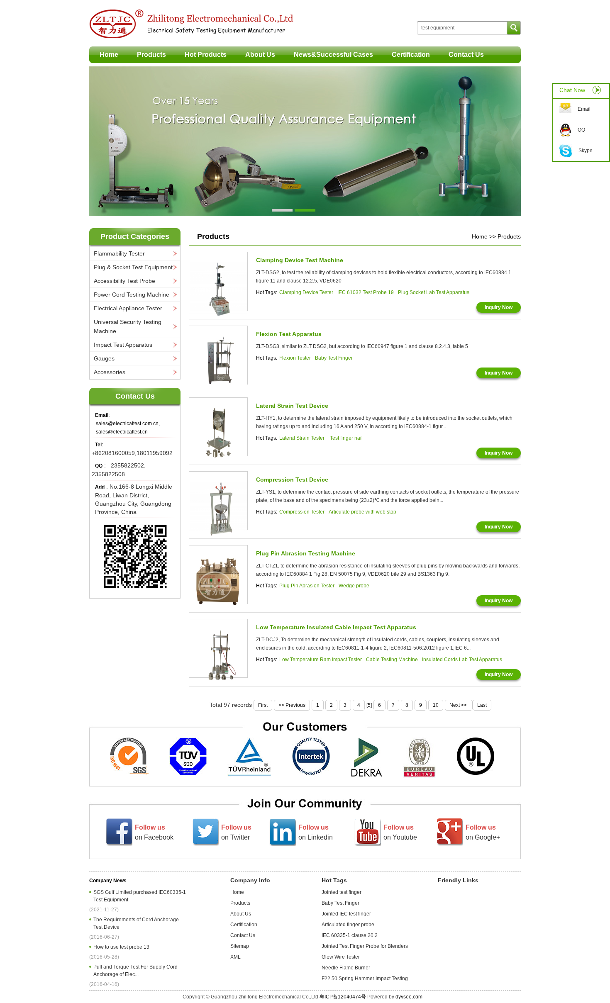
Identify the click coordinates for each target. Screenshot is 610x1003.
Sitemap (239, 946)
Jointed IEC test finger (346, 914)
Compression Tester (302, 512)
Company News (108, 881)
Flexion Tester (295, 358)
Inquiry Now (498, 307)
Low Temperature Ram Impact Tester (320, 659)
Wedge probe (354, 586)
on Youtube (400, 832)
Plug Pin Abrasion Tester (306, 586)
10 (436, 705)
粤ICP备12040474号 (343, 997)
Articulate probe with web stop (362, 512)
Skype (585, 150)
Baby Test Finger (334, 358)
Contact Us (466, 54)
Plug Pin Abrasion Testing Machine (305, 553)
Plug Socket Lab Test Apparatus (433, 292)
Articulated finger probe (348, 925)
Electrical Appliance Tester (128, 308)
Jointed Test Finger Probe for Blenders (365, 946)
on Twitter (236, 832)
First (263, 705)
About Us (260, 54)
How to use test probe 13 (122, 947)
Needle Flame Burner (346, 968)
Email (584, 109)
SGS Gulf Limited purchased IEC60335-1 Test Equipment (139, 896)
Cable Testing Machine (392, 659)
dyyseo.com (408, 997)
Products (151, 54)
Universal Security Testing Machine (127, 326)
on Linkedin (315, 832)
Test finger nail (346, 438)
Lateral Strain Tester (302, 438)
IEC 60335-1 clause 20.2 (350, 935)
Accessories (109, 372)
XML (235, 957)
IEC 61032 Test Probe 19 (365, 292)
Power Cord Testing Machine (131, 294)
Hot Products (206, 54)
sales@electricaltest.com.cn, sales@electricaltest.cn (128, 428)
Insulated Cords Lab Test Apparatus (462, 659)
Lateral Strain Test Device (292, 405)
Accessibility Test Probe (124, 281)
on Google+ (483, 832)
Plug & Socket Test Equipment (133, 267)
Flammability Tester (119, 253)
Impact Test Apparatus (123, 344)
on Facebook (154, 832)
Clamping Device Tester (306, 292)
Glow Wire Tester (341, 957)
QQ (581, 130)
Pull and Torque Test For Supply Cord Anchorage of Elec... (135, 970)
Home (109, 54)
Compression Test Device (292, 479)
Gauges (104, 358)
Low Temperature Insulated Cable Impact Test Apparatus (336, 627)
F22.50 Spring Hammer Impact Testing (365, 978)
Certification (411, 54)
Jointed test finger (341, 892)
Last (482, 705)
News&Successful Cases (333, 54)
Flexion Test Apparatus (289, 334)
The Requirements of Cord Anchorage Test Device (136, 923)
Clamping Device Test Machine (299, 260)
